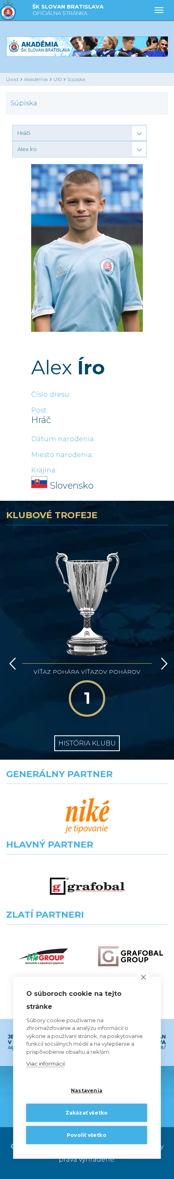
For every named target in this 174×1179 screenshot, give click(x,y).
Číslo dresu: (50, 394)
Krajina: (44, 470)
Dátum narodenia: (63, 439)
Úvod (12, 79)
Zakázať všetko (87, 1113)
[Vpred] (163, 663)
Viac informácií (45, 1063)
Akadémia (36, 79)
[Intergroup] (43, 956)
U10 (57, 79)
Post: (39, 410)
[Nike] (87, 815)
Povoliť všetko (86, 1135)
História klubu (87, 743)
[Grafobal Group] (130, 956)
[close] (143, 977)
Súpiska (76, 79)
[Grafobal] (87, 886)
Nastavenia (86, 1090)
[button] (79, 133)
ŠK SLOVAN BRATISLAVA (68, 9)
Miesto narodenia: (62, 454)
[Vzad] (11, 663)
